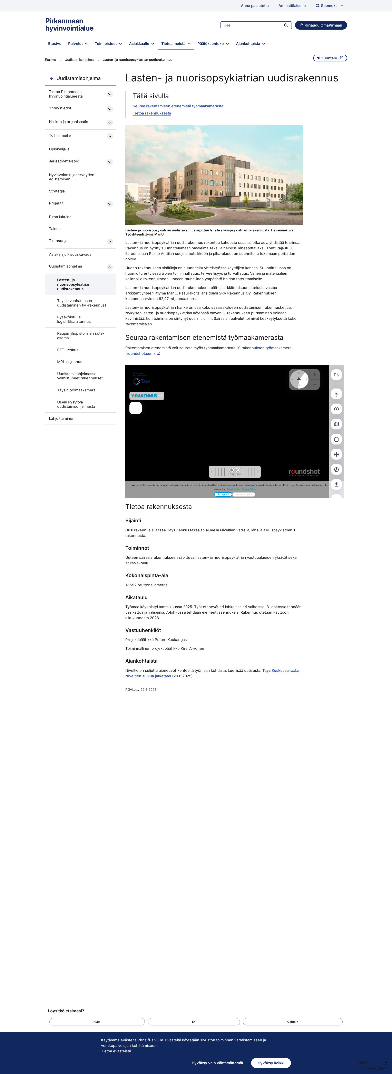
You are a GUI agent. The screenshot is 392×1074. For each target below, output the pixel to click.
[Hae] (286, 25)
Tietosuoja (58, 241)
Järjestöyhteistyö (64, 161)
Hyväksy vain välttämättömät (217, 1063)
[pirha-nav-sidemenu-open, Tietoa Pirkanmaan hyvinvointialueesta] (110, 94)
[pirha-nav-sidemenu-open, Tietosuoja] (110, 242)
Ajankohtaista (248, 43)
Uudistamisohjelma (79, 60)
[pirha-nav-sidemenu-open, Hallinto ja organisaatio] (110, 123)
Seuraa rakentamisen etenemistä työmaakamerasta (178, 106)
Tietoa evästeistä (116, 1051)
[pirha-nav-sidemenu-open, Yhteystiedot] (110, 109)
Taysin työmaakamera (76, 390)
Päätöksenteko (211, 43)
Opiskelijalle (59, 149)
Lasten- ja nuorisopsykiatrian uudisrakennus (73, 284)
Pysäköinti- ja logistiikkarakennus (74, 319)
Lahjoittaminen (62, 418)
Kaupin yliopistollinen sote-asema (80, 335)
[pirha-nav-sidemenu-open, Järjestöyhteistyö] (110, 162)
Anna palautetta (255, 5)
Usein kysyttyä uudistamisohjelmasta (76, 404)
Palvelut (76, 43)
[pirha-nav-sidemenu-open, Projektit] (110, 204)
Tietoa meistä (173, 43)
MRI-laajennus (69, 362)
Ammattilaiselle (292, 5)
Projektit (56, 203)
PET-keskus (67, 350)
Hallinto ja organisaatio (68, 122)
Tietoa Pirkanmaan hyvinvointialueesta (66, 94)
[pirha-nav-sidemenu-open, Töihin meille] (110, 136)
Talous (55, 229)
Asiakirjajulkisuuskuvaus (70, 254)
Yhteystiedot (60, 108)
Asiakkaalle (139, 43)
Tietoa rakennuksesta (152, 113)
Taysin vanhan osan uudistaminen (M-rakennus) (81, 303)
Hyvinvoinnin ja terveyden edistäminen (71, 177)
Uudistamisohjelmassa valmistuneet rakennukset (80, 376)
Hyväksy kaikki (271, 1063)
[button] (97, 1021)
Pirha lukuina (60, 217)
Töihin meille (60, 135)
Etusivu (54, 43)
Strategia (57, 191)
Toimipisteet (106, 43)
